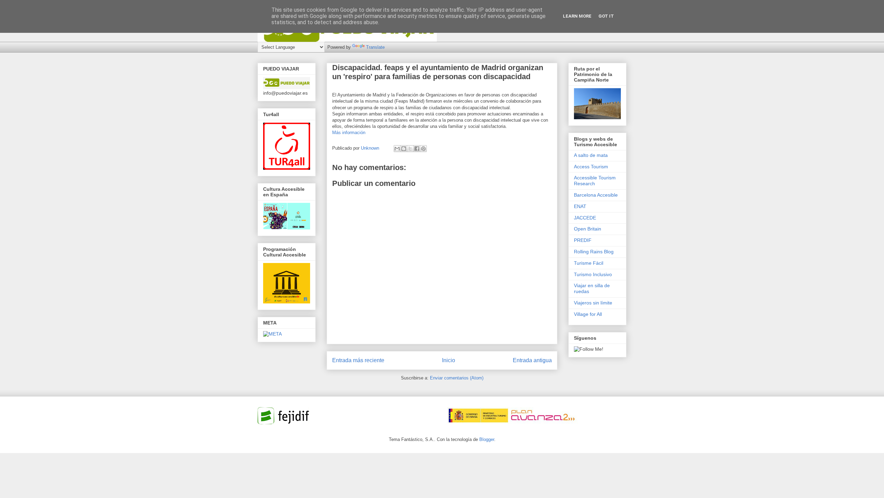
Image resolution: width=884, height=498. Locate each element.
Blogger (486, 439)
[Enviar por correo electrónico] (397, 148)
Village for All (588, 314)
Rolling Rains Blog (594, 251)
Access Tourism (591, 166)
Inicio (448, 360)
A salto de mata (591, 155)
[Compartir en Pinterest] (423, 148)
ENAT (580, 206)
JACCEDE (585, 217)
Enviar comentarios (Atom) (456, 377)
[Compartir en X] (410, 148)
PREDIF (583, 240)
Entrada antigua (532, 360)
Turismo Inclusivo (593, 274)
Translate (375, 47)
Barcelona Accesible (596, 195)
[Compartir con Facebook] (416, 148)
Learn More (577, 16)
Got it (606, 16)
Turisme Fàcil (588, 263)
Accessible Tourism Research (595, 180)
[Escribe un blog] (403, 148)
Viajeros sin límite (593, 303)
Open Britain (587, 229)
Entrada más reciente (358, 360)
